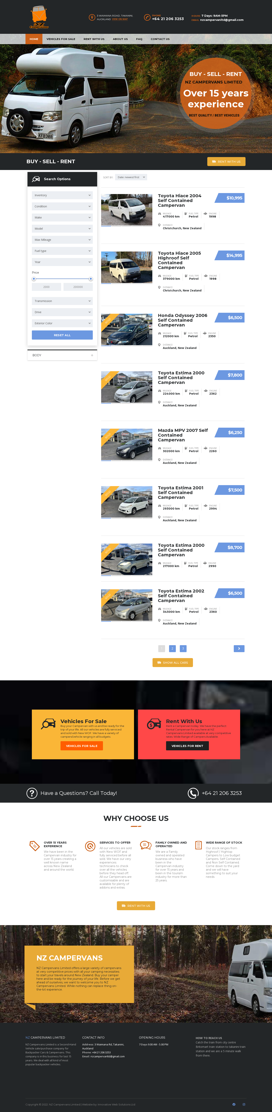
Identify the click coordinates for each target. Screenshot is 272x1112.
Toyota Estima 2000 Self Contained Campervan (181, 377)
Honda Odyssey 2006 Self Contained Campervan (182, 320)
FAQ (139, 39)
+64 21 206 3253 (168, 19)
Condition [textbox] (41, 206)
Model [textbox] (39, 228)
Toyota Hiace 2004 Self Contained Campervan (180, 200)
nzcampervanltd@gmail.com (222, 20)
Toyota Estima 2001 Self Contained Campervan (180, 492)
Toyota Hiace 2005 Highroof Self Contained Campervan (179, 260)
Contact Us (160, 39)
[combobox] (62, 195)
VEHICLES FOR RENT (187, 746)
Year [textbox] (37, 262)
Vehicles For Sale (61, 39)
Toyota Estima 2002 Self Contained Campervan (181, 595)
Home (34, 39)
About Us (120, 39)
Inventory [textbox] (41, 195)
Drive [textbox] (38, 312)
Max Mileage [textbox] (43, 240)
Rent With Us (94, 39)
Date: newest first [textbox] (128, 177)
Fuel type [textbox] (40, 251)
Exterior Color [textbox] (43, 323)
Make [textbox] (38, 217)
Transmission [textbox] (43, 301)
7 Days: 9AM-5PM (215, 15)
